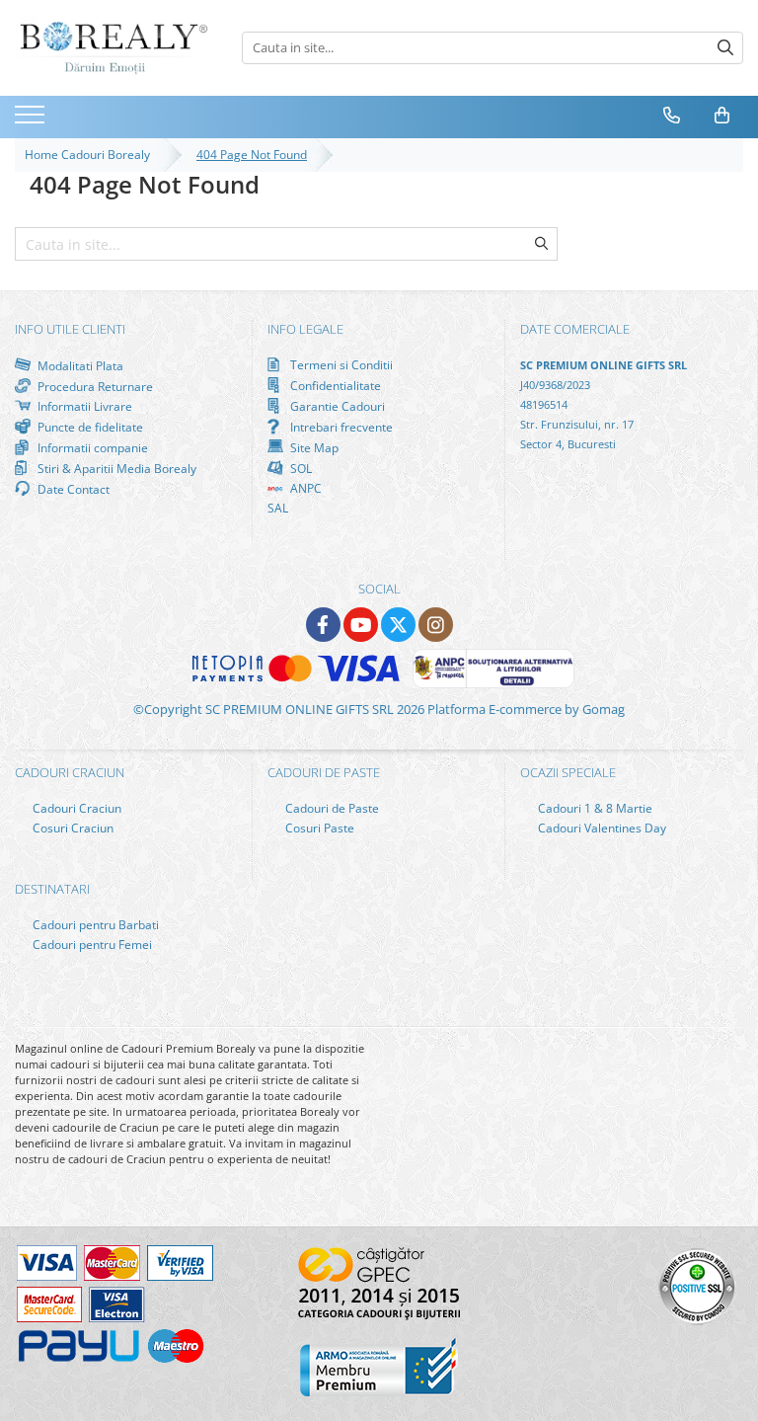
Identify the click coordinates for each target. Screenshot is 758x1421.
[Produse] (32, 120)
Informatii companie (91, 447)
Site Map (313, 447)
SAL (277, 508)
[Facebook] (323, 624)
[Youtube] (360, 624)
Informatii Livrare (83, 406)
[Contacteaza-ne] (672, 115)
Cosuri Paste (318, 828)
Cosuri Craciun (72, 828)
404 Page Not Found (251, 154)
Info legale (305, 329)
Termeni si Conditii (340, 364)
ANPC (304, 488)
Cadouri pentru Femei (91, 944)
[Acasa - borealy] (113, 48)
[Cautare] (725, 48)
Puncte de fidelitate (89, 426)
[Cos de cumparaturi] (722, 115)
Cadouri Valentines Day (600, 828)
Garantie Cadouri (336, 406)
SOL (299, 468)
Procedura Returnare (94, 386)
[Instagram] (435, 624)
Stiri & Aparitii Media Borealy (115, 468)
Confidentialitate (334, 385)
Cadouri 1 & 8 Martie (593, 808)
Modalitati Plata (79, 365)
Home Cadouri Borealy (90, 154)
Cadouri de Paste (330, 808)
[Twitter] (398, 624)
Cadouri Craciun (75, 808)
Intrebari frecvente (340, 426)
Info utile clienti (70, 329)
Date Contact (72, 489)
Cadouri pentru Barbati (94, 924)
